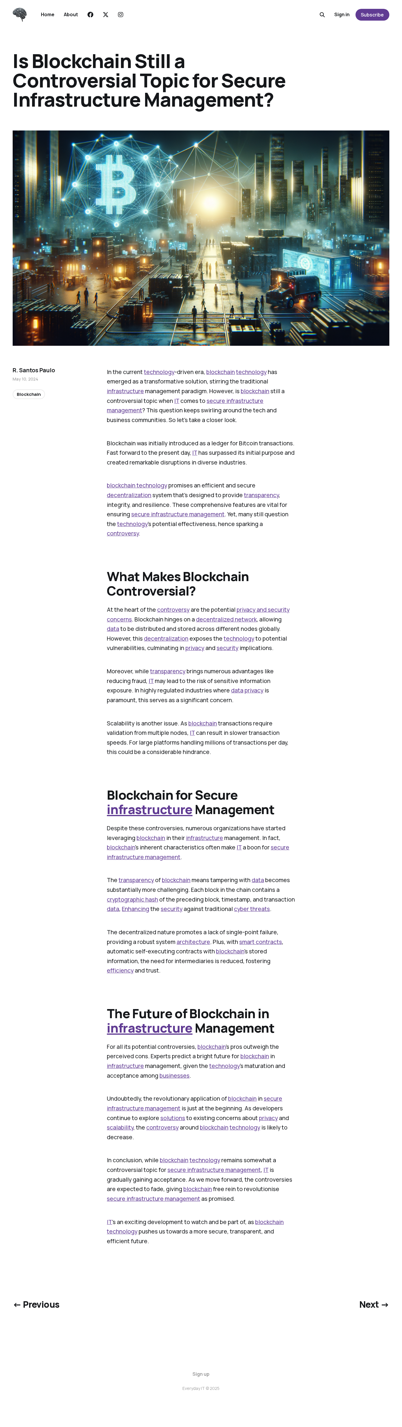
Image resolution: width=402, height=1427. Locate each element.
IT (176, 401)
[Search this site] (322, 14)
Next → (374, 1304)
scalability (120, 1127)
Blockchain (29, 394)
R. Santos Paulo (34, 370)
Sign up (201, 1374)
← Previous (36, 1304)
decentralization (129, 495)
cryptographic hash (132, 899)
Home (47, 14)
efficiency (120, 970)
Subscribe (372, 14)
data (113, 629)
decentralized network (226, 619)
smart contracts (260, 942)
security (227, 648)
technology (159, 372)
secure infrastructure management (178, 514)
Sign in (342, 14)
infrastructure (125, 391)
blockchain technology (137, 485)
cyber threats (252, 909)
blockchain (220, 372)
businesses (175, 1075)
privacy (194, 648)
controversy (123, 533)
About (71, 14)
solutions (172, 1118)
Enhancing (135, 909)
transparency (261, 495)
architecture (193, 942)
